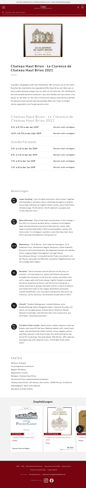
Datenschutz (66, 466)
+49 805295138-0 (35, 474)
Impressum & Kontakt (52, 466)
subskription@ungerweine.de (53, 474)
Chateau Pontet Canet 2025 (23, 437)
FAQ (23, 466)
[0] (83, 7)
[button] (80, 429)
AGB (18, 466)
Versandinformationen (34, 466)
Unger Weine (52, 470)
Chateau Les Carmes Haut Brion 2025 (58, 438)
